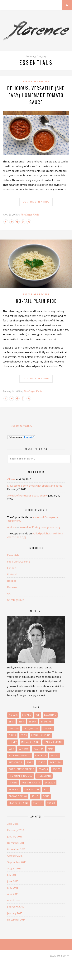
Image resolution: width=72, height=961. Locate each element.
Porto (41, 762)
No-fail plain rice (36, 300)
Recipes (44, 81)
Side (46, 789)
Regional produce (20, 776)
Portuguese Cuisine (21, 769)
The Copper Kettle (29, 214)
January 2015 (14, 913)
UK (9, 593)
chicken (14, 728)
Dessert (48, 728)
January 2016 (14, 836)
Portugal (12, 574)
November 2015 (16, 849)
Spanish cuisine (18, 803)
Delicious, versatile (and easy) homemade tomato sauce (36, 94)
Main (51, 748)
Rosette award (31, 782)
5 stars (26, 715)
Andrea (11, 527)
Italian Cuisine (53, 742)
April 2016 (12, 823)
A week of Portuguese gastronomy (27, 495)
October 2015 (15, 855)
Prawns (43, 769)
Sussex (51, 803)
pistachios (15, 762)
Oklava (11, 479)
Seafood (14, 789)
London (11, 568)
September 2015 (16, 862)
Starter (37, 803)
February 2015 (15, 907)
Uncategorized (15, 600)
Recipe (56, 769)
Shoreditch (31, 789)
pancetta (40, 755)
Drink (12, 735)
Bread (32, 721)
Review (13, 782)
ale (38, 715)
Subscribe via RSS (21, 426)
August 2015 (14, 868)
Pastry (55, 755)
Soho (34, 796)
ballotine (50, 715)
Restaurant (44, 776)
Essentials (30, 81)
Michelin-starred (20, 755)
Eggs (24, 735)
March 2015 (14, 900)
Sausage (50, 782)
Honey (13, 742)
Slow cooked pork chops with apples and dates (34, 485)
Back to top (58, 955)
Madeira (38, 748)
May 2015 (12, 887)
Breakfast (47, 721)
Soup (46, 796)
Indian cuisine (30, 742)
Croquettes (30, 728)
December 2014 (16, 919)
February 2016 (15, 830)
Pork (30, 762)
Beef (11, 721)
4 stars (13, 715)
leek (11, 748)
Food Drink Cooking (18, 561)
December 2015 (16, 843)
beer (21, 721)
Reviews (12, 587)
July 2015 (12, 875)
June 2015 (12, 881)
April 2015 (12, 894)
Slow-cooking (18, 796)
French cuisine (40, 735)
